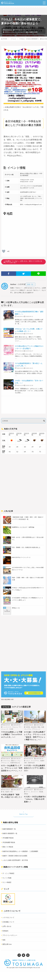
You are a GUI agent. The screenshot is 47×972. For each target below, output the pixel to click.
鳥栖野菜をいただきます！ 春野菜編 (23, 527)
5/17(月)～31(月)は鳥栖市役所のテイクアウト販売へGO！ (34, 768)
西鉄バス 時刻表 (7, 847)
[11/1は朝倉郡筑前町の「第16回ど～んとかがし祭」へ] (9, 367)
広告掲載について (8, 922)
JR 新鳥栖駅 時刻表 (8, 842)
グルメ (28, 760)
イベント (28, 30)
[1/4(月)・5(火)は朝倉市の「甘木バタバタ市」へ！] (9, 384)
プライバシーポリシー (9, 935)
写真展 (41, 791)
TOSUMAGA (23, 967)
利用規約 (5, 931)
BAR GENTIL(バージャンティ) (21, 557)
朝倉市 (7, 791)
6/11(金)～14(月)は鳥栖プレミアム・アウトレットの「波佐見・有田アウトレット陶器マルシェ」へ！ (34, 736)
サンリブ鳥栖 (6, 878)
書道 (27, 32)
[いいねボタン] (3, 251)
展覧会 (26, 793)
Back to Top (24, 814)
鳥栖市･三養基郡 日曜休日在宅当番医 (14, 856)
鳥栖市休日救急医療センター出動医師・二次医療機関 (20, 851)
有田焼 (28, 727)
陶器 (39, 727)
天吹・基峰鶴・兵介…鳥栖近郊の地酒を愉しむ (26, 547)
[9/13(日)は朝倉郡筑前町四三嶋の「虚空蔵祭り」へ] (9, 315)
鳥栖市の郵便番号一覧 (9, 833)
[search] (44, 420)
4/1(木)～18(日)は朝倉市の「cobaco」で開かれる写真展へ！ (35, 799)
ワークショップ (20, 32)
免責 (3, 940)
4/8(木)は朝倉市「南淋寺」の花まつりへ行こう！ (11, 795)
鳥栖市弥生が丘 (15, 762)
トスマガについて (8, 917)
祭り (11, 791)
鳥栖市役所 (31, 762)
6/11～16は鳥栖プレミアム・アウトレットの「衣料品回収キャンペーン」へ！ (11, 768)
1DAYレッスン (9, 32)
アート (28, 791)
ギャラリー (34, 791)
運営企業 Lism (7, 944)
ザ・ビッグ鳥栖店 (8, 873)
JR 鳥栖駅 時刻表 (8, 838)
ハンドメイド (7, 727)
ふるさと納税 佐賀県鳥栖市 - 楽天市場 (15, 860)
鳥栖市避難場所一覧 (9, 829)
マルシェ (15, 727)
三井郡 (11, 729)
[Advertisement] (23, 404)
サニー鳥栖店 (6, 882)
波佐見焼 (34, 727)
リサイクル (6, 760)
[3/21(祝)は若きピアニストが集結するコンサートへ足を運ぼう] (9, 350)
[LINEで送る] (38, 273)
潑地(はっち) (16, 608)
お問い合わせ (6, 926)
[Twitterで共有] (23, 273)
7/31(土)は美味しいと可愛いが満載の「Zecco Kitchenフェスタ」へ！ (11, 734)
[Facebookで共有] (8, 273)
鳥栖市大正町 (33, 32)
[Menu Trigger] (44, 3)
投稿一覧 (30, 284)
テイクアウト (35, 760)
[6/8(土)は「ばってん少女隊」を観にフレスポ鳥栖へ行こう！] (9, 333)
